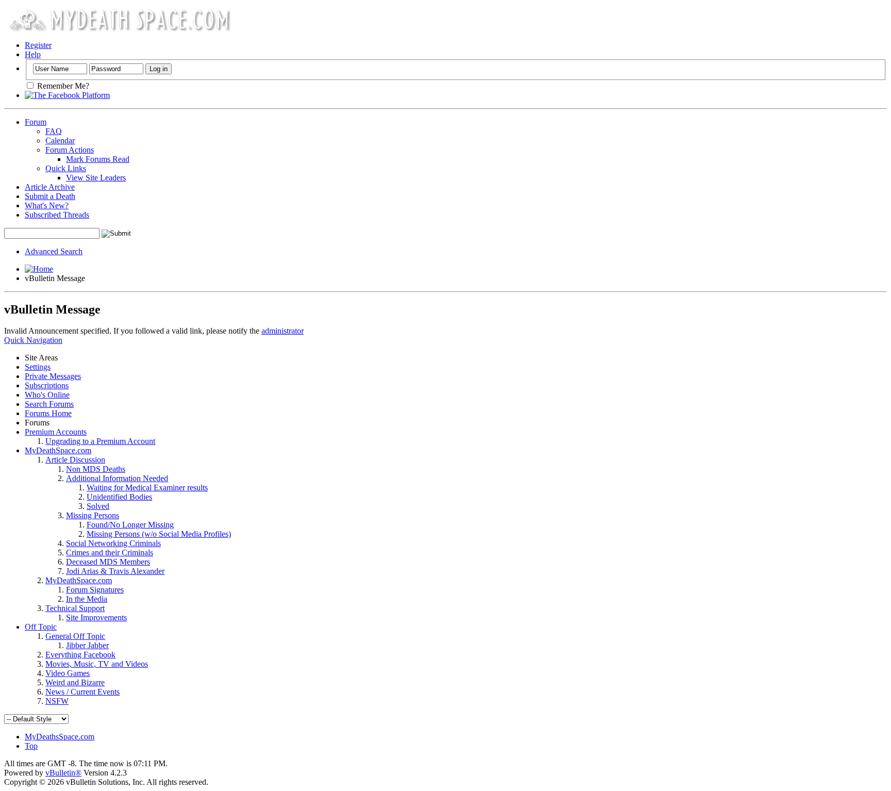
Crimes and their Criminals (109, 552)
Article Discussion (75, 459)
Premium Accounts (56, 431)
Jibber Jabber (87, 645)
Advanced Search (53, 251)
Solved (98, 506)
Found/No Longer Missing (130, 524)
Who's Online (47, 394)
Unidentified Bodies (119, 496)
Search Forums (49, 404)
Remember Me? (62, 85)
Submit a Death (50, 196)
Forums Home (48, 413)
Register (38, 45)
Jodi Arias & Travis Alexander (115, 571)
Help (33, 54)
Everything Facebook (80, 654)
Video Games (67, 673)
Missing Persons (92, 515)
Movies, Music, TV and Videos (96, 664)
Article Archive (50, 187)
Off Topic (41, 626)
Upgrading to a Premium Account (100, 441)
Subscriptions (47, 385)
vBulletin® (63, 772)
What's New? (47, 205)
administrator (282, 330)
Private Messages (53, 376)
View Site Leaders (96, 177)
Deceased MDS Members (108, 561)
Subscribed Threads (57, 214)
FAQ (53, 131)
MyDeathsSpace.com (59, 736)
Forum (35, 122)
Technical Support (75, 608)
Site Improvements (96, 617)
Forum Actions (69, 149)
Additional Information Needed (117, 478)
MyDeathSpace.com (58, 450)
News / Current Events (82, 691)
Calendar (60, 140)
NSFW (57, 701)
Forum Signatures (95, 589)
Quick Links (65, 168)
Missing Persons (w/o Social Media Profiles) (159, 534)
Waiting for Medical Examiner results (147, 487)
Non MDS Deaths (95, 469)
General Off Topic (75, 636)
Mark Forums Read (97, 159)
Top (31, 745)
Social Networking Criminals (113, 543)
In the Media (86, 599)
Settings (38, 366)
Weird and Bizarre (75, 682)
